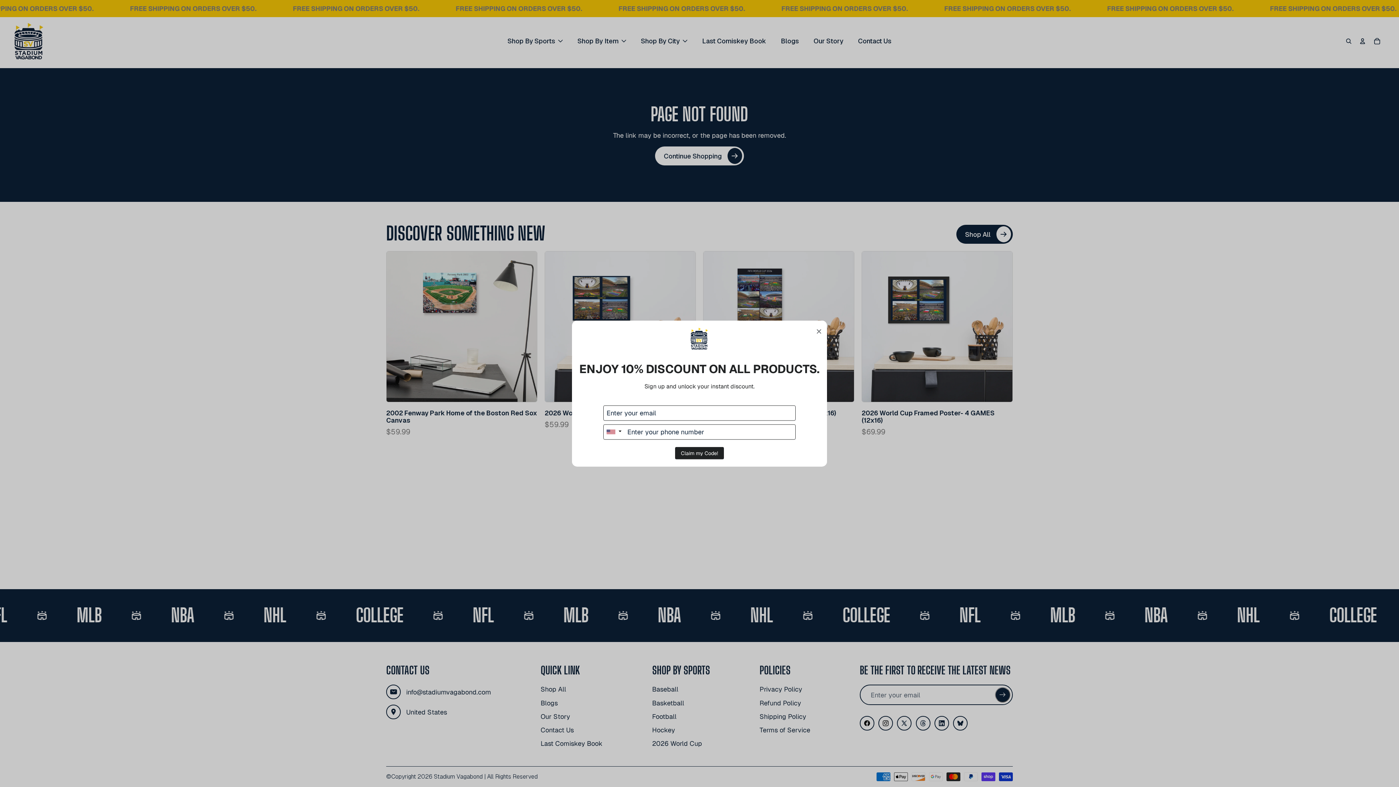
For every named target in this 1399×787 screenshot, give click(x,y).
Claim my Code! (699, 453)
